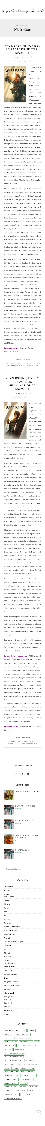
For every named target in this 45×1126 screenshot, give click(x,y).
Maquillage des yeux (13, 1056)
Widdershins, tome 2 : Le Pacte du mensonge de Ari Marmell (22, 384)
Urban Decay (20, 1090)
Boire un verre (9, 967)
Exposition (9, 1045)
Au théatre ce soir (10, 963)
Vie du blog (8, 1010)
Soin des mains (11, 1079)
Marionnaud (31, 1060)
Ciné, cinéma (8, 970)
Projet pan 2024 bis (24, 821)
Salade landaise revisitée (27, 791)
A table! (18, 794)
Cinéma (31, 1030)
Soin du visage (11, 1083)
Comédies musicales (11, 974)
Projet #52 (8, 999)
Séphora (23, 1087)
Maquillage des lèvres (14, 1053)
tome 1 (38, 537)
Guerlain (21, 1045)
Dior (28, 1038)
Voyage (6, 1014)
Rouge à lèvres (27, 1072)
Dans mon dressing (10, 930)
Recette (22, 1064)
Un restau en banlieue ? (12, 985)
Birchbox (9, 1030)
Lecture (17, 57)
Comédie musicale (22, 1034)
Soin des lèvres (29, 1075)
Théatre (8, 1090)
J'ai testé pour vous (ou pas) (13, 942)
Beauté (18, 808)
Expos (6, 978)
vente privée (34, 1090)
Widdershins (33, 363)
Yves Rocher (27, 1094)
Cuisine (20, 1038)
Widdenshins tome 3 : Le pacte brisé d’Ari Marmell (22, 49)
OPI (6, 1064)
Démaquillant (26, 1041)
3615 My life (8, 887)
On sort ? (7, 960)
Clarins (8, 1034)
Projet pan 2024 (22, 850)
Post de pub (8, 1003)
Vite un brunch (9, 993)
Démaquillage (11, 1041)
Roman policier (11, 1072)
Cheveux (7, 900)
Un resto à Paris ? (10, 989)
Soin (5, 912)
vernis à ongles (11, 1094)
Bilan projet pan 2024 (25, 806)
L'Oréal (8, 1049)
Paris (13, 1064)
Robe (7, 1068)
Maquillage (19, 1049)
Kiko (37, 1045)
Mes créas (7, 953)
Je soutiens (8, 945)
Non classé (8, 957)
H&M (30, 1045)
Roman (24, 363)
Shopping (7, 1007)
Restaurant (33, 1064)
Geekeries (7, 938)
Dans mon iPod (9, 934)
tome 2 (15, 111)
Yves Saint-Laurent (13, 1098)
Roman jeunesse (27, 1068)
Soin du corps (26, 1079)
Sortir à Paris (11, 1087)
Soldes (23, 1083)
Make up (7, 904)
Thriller (33, 1087)
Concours (7, 923)
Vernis (6, 915)
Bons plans (8, 919)
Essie (37, 1041)
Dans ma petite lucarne (12, 927)
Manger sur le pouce (11, 982)
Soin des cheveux (12, 1075)
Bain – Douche (9, 897)
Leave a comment (22, 359)
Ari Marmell (15, 363)
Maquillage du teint (13, 1060)
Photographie (8, 997)
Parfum (6, 908)
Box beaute (20, 1030)
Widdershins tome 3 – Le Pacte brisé (22, 365)
